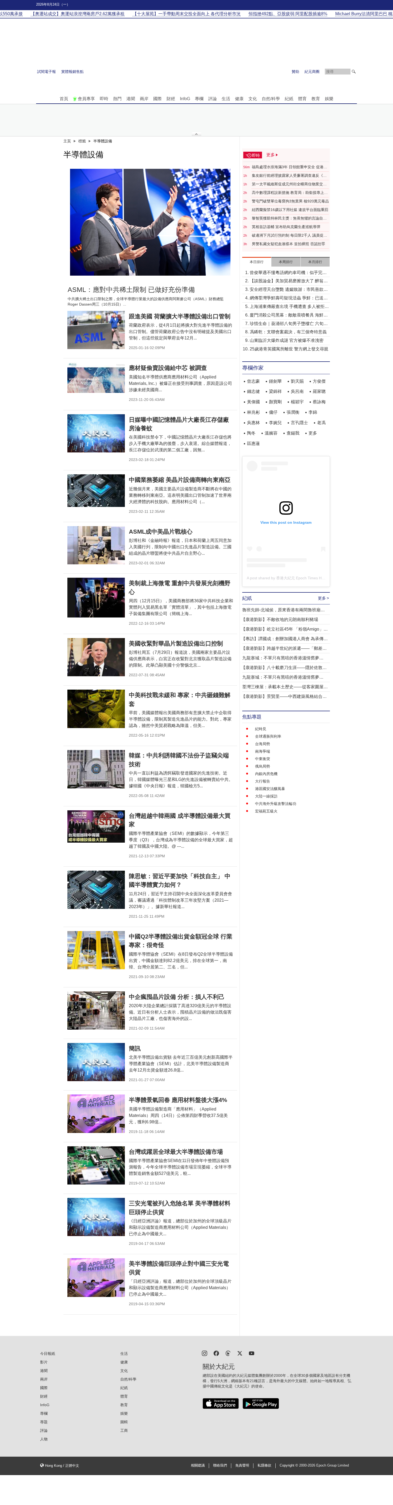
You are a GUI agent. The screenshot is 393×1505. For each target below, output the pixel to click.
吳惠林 (253, 422)
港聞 (130, 98)
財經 (171, 98)
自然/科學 (271, 98)
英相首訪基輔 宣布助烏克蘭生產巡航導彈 (286, 227)
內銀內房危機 (266, 774)
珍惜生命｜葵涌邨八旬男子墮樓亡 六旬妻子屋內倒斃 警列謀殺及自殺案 (289, 324)
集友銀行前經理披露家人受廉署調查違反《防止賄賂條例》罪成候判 (289, 175)
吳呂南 (297, 391)
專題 (44, 1422)
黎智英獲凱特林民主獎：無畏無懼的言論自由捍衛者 (289, 218)
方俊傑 (319, 381)
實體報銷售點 (72, 71)
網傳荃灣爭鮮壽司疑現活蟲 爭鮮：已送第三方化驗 (289, 298)
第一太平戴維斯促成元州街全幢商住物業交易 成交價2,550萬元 (289, 184)
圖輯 (124, 1422)
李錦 (313, 412)
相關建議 (198, 1465)
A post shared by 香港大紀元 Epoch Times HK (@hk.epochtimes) (301, 578)
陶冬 (251, 433)
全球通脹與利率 (268, 736)
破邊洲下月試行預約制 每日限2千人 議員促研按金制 (289, 235)
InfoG (185, 98)
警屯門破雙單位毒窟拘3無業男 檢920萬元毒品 (290, 201)
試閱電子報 (46, 71)
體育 (302, 98)
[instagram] (205, 1353)
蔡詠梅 (319, 402)
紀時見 (260, 729)
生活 (226, 98)
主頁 (67, 141)
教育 (315, 98)
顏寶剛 (275, 402)
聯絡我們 (220, 1465)
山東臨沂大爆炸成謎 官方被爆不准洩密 (286, 340)
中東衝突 (262, 759)
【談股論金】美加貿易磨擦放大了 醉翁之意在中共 (289, 281)
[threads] (228, 1353)
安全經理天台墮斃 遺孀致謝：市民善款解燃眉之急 (289, 290)
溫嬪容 (271, 433)
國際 (157, 98)
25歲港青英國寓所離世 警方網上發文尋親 (289, 349)
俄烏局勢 (262, 766)
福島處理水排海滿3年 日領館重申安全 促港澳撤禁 (289, 167)
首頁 (64, 98)
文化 (252, 98)
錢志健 (253, 391)
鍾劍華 (275, 381)
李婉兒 (275, 422)
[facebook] (216, 1353)
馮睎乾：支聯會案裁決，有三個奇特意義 (288, 332)
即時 (104, 98)
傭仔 (273, 412)
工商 (124, 1430)
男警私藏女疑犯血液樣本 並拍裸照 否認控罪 (288, 244)
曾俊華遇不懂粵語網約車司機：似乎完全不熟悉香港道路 (288, 273)
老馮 (321, 422)
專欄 (199, 98)
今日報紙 (47, 1353)
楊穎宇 (297, 402)
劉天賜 (297, 381)
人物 (44, 1439)
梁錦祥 (275, 391)
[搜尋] (354, 72)
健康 (239, 98)
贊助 (295, 71)
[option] (150, 222)
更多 (313, 433)
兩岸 (144, 98)
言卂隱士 (299, 422)
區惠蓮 (253, 443)
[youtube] (252, 1353)
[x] (240, 1353)
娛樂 (329, 98)
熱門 (117, 98)
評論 (212, 98)
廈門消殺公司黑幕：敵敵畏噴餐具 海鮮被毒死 (289, 315)
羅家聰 (319, 391)
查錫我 (293, 433)
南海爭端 (262, 751)
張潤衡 (293, 412)
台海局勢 (262, 744)
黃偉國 (253, 402)
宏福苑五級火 (266, 811)
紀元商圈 (312, 71)
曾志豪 (253, 381)
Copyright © (289, 1465)
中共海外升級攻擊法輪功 (275, 804)
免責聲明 (242, 1465)
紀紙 (289, 98)
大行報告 (262, 781)
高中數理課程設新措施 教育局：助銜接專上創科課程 (290, 192)
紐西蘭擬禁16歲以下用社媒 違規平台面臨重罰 (290, 210)
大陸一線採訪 (266, 796)
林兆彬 (253, 412)
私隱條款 (264, 1465)
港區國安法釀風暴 (270, 789)
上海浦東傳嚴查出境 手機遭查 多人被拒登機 (289, 307)
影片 (44, 1362)
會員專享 (86, 98)
